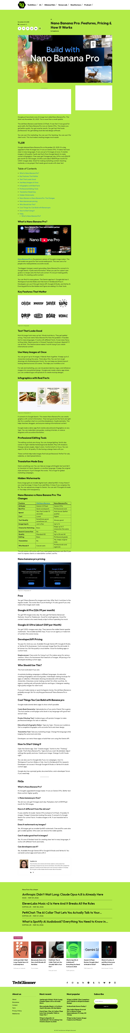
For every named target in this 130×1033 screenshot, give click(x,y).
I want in (106, 1006)
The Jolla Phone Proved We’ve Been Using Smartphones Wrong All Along (76, 1012)
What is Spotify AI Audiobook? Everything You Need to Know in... (65, 921)
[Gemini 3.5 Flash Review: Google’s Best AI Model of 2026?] (91, 949)
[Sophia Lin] (24, 866)
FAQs (22, 214)
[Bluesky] (104, 983)
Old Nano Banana (43, 503)
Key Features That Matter (29, 176)
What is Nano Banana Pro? (29, 173)
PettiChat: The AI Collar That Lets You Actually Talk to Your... (62, 912)
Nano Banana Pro (24, 259)
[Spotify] (88, 983)
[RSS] (83, 983)
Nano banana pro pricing (28, 201)
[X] (23, 28)
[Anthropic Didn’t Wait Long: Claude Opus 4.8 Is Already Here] (21, 949)
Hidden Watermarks (27, 195)
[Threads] (115, 983)
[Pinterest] (27, 28)
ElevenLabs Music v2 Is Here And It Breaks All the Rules (58, 903)
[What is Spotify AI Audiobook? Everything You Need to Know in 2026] (73, 949)
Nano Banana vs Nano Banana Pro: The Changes (37, 198)
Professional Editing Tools (29, 189)
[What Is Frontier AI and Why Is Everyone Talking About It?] (109, 949)
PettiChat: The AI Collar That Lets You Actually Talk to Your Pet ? (51, 1013)
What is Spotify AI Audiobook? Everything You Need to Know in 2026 (51, 1020)
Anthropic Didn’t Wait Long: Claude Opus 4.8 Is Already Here (62, 894)
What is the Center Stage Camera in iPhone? (76, 1019)
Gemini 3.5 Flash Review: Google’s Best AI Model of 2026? (91, 962)
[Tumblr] (94, 983)
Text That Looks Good (28, 179)
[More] (40, 28)
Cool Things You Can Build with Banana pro (35, 208)
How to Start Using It (27, 211)
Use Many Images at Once (29, 182)
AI (51, 19)
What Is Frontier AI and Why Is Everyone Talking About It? (108, 962)
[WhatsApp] (32, 28)
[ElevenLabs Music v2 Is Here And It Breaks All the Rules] (38, 949)
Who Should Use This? (27, 204)
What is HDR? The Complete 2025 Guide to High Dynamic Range (78, 1001)
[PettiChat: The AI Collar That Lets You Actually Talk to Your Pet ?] (56, 949)
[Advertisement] (44, 101)
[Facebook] (19, 28)
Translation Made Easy (28, 192)
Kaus (24, 898)
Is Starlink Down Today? (76, 1006)
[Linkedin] (36, 28)
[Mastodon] (109, 983)
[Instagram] (72, 983)
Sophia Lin (55, 31)
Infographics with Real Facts (30, 186)
